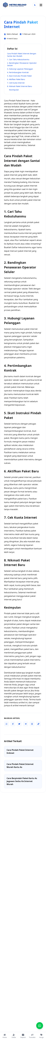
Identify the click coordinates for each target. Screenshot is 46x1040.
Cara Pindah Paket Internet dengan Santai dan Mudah (21, 54)
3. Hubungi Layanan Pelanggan (20, 69)
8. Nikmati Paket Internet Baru (19, 86)
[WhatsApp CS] (39, 1025)
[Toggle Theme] (35, 5)
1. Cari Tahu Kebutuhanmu (18, 59)
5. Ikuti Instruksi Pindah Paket (19, 76)
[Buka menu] (41, 5)
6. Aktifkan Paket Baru (16, 79)
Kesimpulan (14, 90)
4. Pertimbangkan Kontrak (18, 72)
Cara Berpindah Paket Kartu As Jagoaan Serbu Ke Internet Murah (22, 781)
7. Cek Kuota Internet (16, 83)
